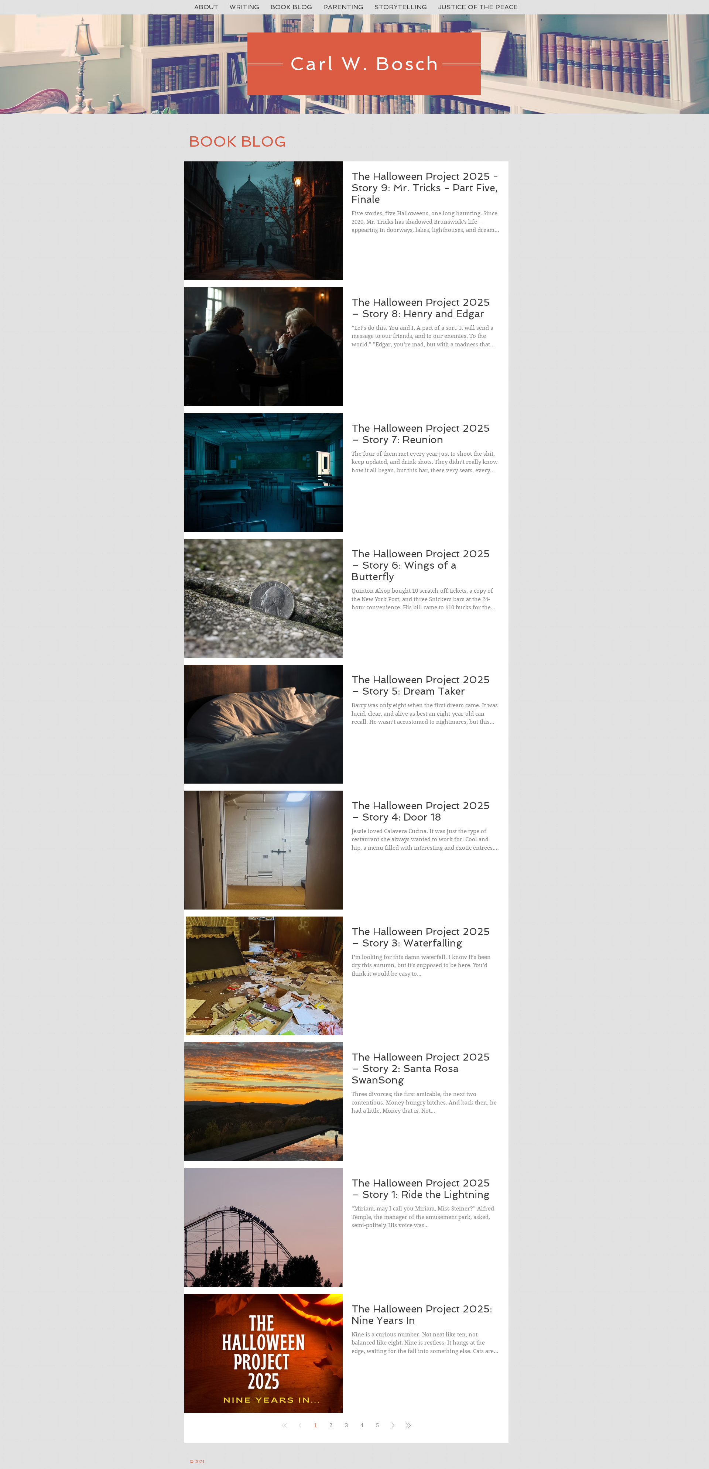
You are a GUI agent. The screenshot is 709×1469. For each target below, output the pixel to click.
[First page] (284, 1425)
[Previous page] (299, 1425)
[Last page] (408, 1425)
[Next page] (393, 1425)
